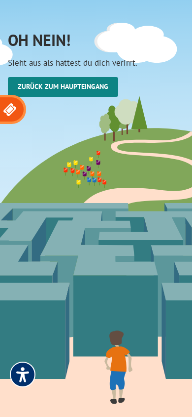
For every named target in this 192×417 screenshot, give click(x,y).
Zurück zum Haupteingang (63, 86)
